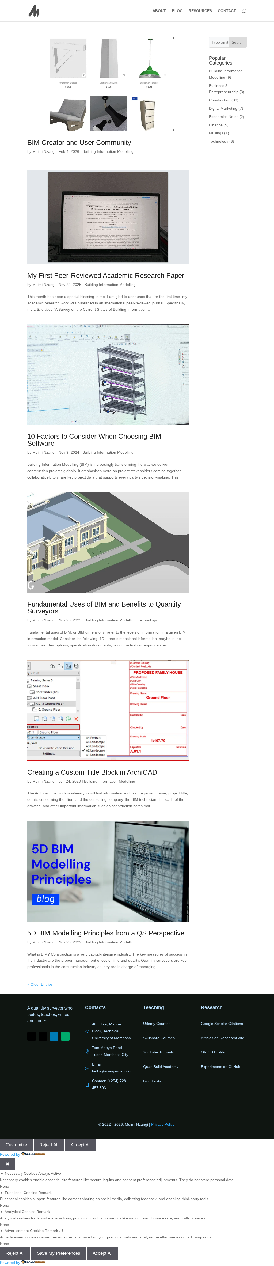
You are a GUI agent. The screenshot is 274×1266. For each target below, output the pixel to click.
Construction (219, 100)
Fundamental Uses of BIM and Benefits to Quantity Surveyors (104, 607)
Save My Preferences (58, 1253)
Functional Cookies (21, 1193)
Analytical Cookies (20, 1212)
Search (238, 42)
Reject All (48, 1144)
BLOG (177, 11)
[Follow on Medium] (65, 1036)
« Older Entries (40, 984)
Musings (216, 133)
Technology (147, 620)
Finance (216, 125)
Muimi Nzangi (43, 151)
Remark (45, 1193)
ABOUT (159, 11)
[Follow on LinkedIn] (54, 1036)
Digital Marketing (223, 108)
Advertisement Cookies (24, 1231)
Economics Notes (223, 117)
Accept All (81, 1144)
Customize (16, 1144)
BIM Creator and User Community (79, 142)
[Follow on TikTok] (31, 1036)
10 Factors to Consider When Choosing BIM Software (94, 439)
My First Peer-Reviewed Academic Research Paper (105, 275)
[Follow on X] (43, 1036)
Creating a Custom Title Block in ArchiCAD (92, 772)
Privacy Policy (162, 1124)
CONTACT (227, 11)
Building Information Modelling (108, 151)
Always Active (49, 1173)
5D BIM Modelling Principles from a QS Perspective (105, 933)
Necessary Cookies (21, 1173)
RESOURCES (200, 11)
